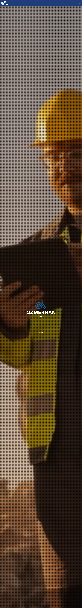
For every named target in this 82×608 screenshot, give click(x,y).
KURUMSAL (65, 2)
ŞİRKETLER (72, 2)
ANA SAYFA (59, 2)
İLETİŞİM (79, 2)
